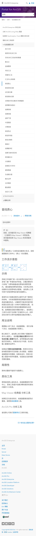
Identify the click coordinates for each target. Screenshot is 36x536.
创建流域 (8, 114)
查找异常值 (8, 135)
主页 (3, 446)
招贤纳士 (5, 503)
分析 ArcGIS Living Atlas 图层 (12, 32)
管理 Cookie (8, 532)
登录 (32, 3)
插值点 (7, 144)
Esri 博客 (5, 506)
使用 (3, 20)
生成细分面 (8, 174)
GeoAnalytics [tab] (9, 196)
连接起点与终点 (10, 166)
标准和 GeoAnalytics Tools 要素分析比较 (16, 36)
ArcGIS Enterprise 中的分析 (12, 27)
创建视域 (8, 109)
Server (4, 452)
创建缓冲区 (8, 148)
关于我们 (5, 500)
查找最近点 (8, 157)
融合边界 (8, 179)
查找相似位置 (9, 96)
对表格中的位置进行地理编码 (14, 101)
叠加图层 (8, 187)
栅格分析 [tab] (7, 200)
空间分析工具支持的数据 (13, 57)
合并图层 (8, 183)
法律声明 (15, 532)
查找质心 (8, 83)
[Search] (27, 3)
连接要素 (8, 66)
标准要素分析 (16, 20)
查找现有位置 (9, 88)
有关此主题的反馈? (27, 423)
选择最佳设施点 (10, 105)
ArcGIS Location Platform (10, 482)
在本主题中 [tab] (6, 222)
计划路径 (8, 161)
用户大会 (5, 510)
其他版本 (17, 216)
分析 (8, 20)
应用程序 (5, 461)
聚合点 (7, 62)
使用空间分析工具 (11, 53)
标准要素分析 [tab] (9, 45)
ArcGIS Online (7, 473)
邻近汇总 (8, 70)
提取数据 (8, 170)
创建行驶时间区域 (11, 153)
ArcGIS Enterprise (11, 3)
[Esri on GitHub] (9, 523)
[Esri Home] (5, 516)
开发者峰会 (5, 513)
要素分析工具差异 (8, 40)
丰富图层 (8, 122)
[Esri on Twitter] (3, 523)
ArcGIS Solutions (7, 489)
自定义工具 (8, 192)
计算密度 (8, 127)
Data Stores (6, 455)
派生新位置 (8, 92)
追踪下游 (8, 118)
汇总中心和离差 (10, 79)
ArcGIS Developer (8, 485)
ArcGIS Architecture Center (11, 492)
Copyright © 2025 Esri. (9, 529)
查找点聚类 (8, 140)
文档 (3, 465)
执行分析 (8, 49)
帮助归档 (27, 216)
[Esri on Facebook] (6, 523)
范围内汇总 (8, 75)
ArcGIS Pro (5, 476)
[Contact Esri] (13, 523)
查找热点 (8, 131)
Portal (4, 449)
